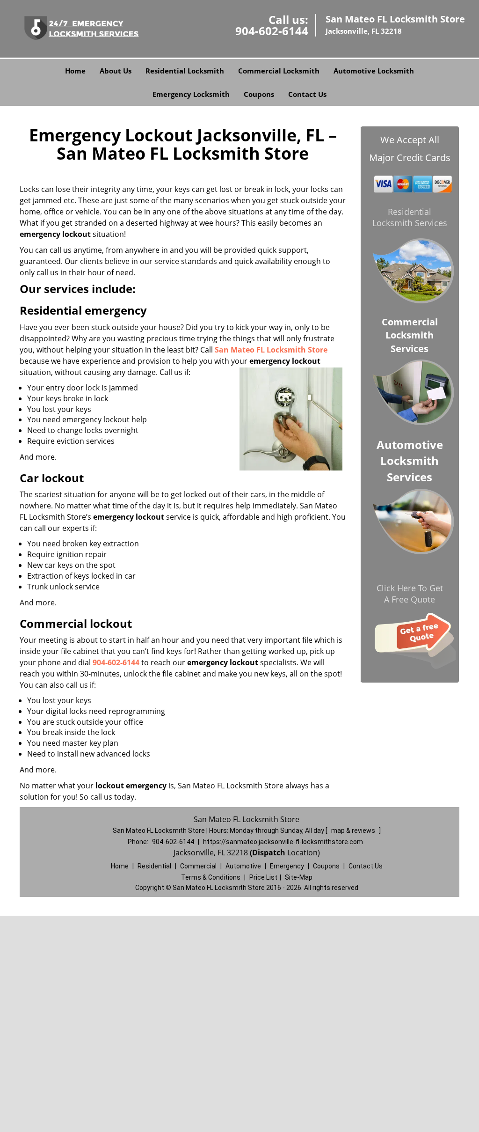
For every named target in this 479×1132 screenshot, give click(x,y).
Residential (154, 866)
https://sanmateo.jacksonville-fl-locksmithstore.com (283, 841)
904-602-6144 (271, 30)
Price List (263, 877)
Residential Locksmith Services (409, 217)
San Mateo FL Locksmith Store (271, 350)
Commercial (198, 866)
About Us (115, 70)
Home (75, 70)
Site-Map (298, 877)
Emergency (287, 866)
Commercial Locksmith (278, 70)
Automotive (243, 866)
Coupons (259, 94)
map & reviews (354, 830)
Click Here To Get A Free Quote (410, 593)
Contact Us (307, 94)
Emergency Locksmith (191, 94)
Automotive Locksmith (374, 70)
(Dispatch (268, 852)
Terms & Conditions (210, 877)
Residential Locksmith (184, 70)
